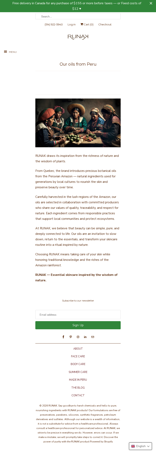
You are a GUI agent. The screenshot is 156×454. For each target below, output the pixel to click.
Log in (72, 24)
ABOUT (78, 349)
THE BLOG (78, 388)
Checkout (105, 24)
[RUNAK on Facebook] (63, 337)
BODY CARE (78, 364)
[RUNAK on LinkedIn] (85, 337)
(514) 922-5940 (54, 24)
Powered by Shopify (101, 441)
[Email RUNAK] (92, 337)
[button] (140, 446)
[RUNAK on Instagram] (78, 337)
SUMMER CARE (78, 372)
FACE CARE (78, 356)
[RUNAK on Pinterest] (70, 337)
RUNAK (53, 405)
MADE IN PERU (78, 380)
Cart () (88, 24)
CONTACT (78, 395)
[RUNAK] (78, 38)
